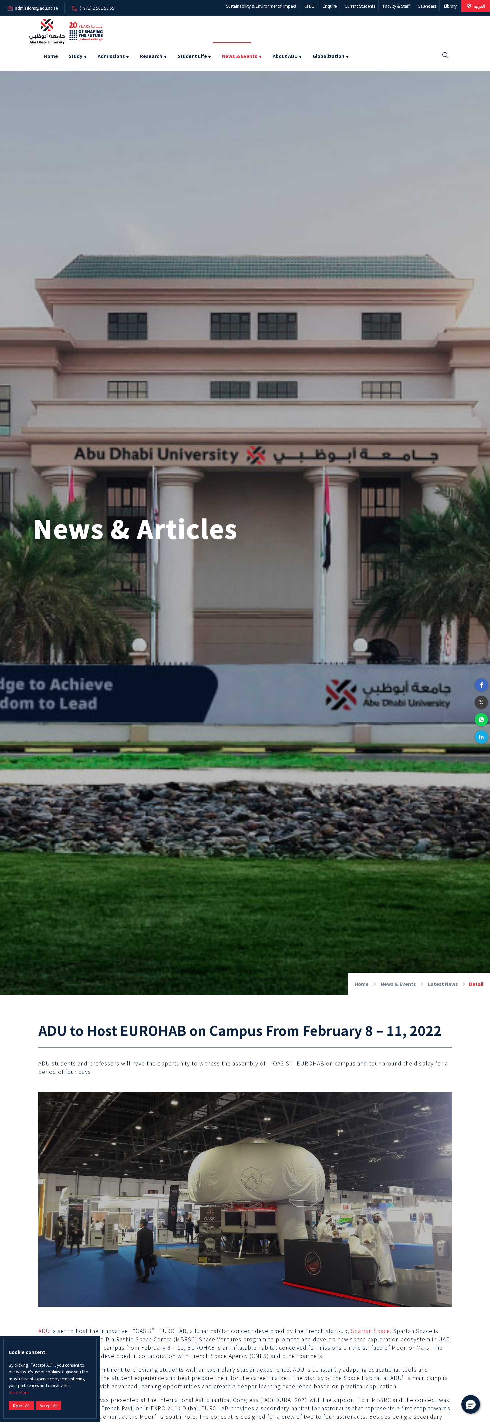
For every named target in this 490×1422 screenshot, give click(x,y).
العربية (479, 6)
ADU (44, 1331)
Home (51, 56)
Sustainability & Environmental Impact (261, 6)
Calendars (427, 6)
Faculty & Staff (396, 6)
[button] (481, 685)
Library (450, 6)
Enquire (330, 6)
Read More (18, 1392)
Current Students (360, 6)
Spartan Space (370, 1331)
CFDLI (309, 6)
